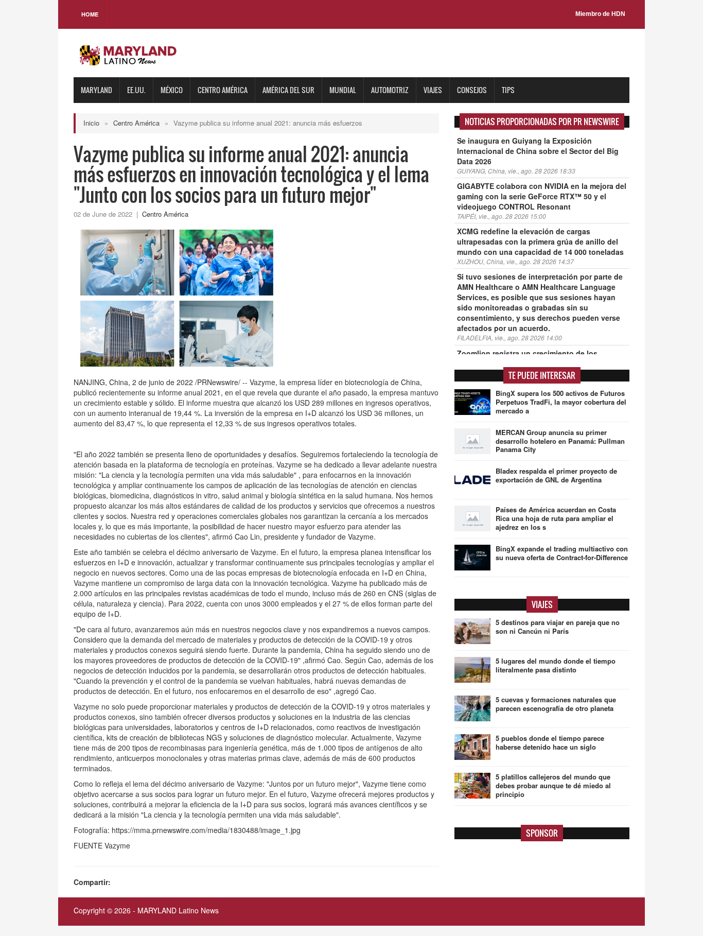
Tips (508, 89)
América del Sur (288, 89)
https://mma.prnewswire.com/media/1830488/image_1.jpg (206, 830)
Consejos (472, 89)
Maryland (96, 89)
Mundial (342, 89)
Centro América (223, 89)
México (172, 89)
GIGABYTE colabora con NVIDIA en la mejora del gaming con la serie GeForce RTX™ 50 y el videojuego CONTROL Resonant (541, 196)
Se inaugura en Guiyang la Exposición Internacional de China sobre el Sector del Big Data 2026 (538, 150)
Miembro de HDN (600, 14)
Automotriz (390, 89)
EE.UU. (136, 89)
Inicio (91, 123)
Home (89, 14)
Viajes (433, 89)
